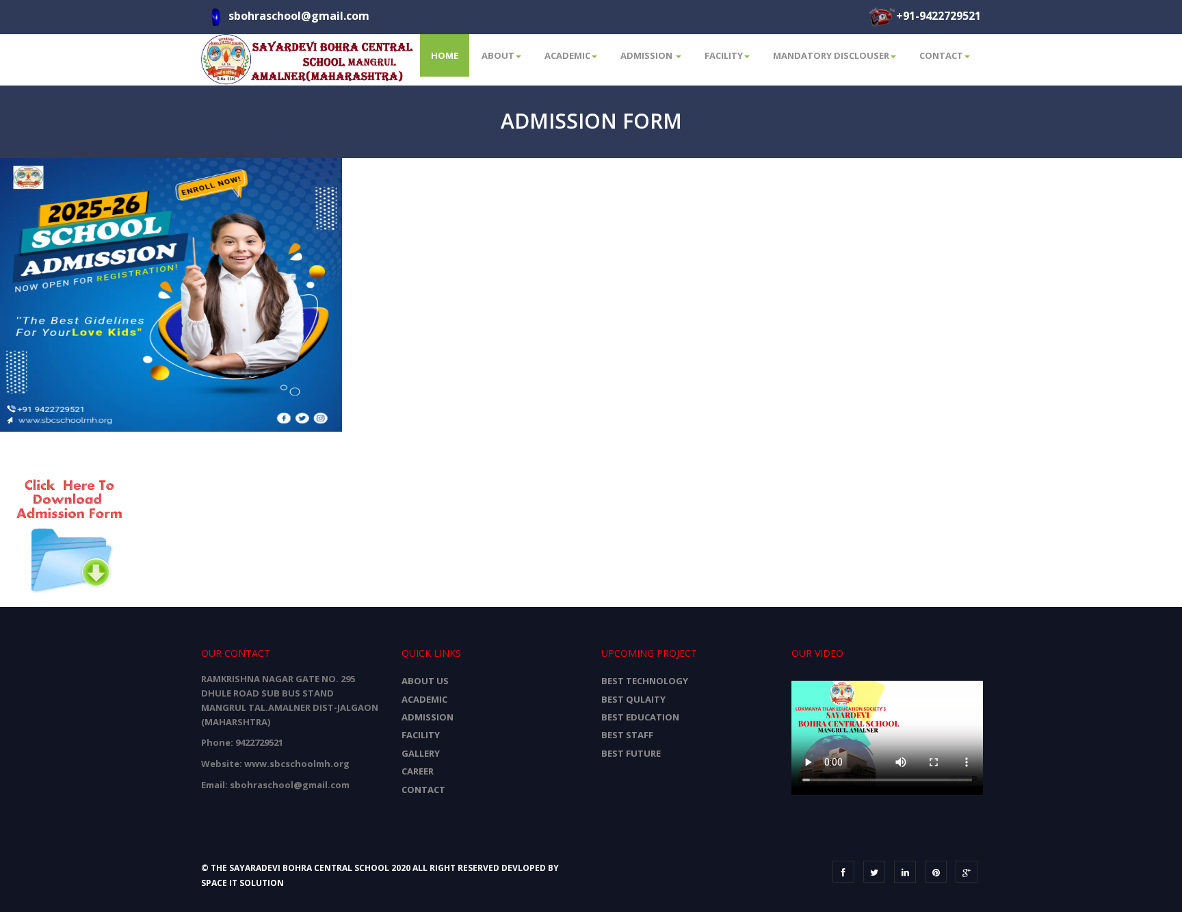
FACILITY (421, 735)
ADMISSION (428, 717)
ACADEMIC (424, 699)
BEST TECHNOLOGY (644, 681)
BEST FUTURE (631, 753)
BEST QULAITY (633, 699)
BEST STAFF (627, 735)
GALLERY (421, 753)
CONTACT (423, 789)
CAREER (418, 771)
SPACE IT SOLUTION (242, 883)
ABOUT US (425, 681)
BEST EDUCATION (640, 717)
